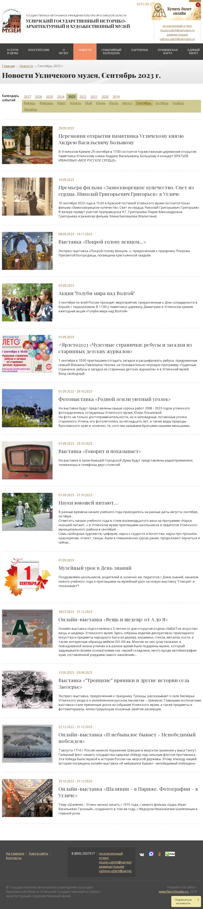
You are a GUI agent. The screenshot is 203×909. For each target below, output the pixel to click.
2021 (94, 97)
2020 (105, 97)
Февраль (46, 103)
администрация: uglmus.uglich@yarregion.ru (120, 868)
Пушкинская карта (168, 52)
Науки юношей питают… (88, 502)
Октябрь (162, 103)
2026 (38, 97)
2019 (116, 97)
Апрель (75, 103)
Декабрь (30, 109)
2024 (60, 97)
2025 (49, 97)
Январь (29, 103)
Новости (85, 50)
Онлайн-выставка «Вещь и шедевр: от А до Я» (113, 619)
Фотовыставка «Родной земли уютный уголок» (114, 399)
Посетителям (38, 50)
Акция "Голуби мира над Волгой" (96, 293)
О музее (63, 52)
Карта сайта (38, 853)
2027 (27, 97)
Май (88, 103)
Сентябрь (143, 103)
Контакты (13, 858)
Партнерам (139, 50)
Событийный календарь (111, 52)
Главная (8, 66)
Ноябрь (178, 103)
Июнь (100, 103)
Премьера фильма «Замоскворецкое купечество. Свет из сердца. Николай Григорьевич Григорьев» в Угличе (126, 190)
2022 (82, 97)
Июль (113, 103)
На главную (15, 853)
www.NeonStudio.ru (173, 891)
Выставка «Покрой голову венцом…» (102, 241)
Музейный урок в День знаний (94, 567)
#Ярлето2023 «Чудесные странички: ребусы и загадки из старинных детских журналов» (125, 347)
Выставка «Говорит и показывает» (99, 451)
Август (127, 103)
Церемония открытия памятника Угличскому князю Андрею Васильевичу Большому (121, 138)
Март (61, 103)
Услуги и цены (12, 52)
